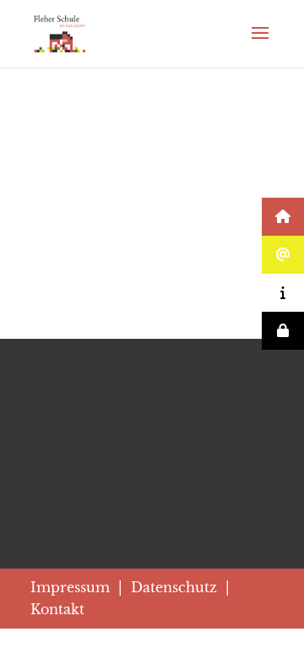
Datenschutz (174, 587)
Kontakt (57, 609)
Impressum (70, 587)
